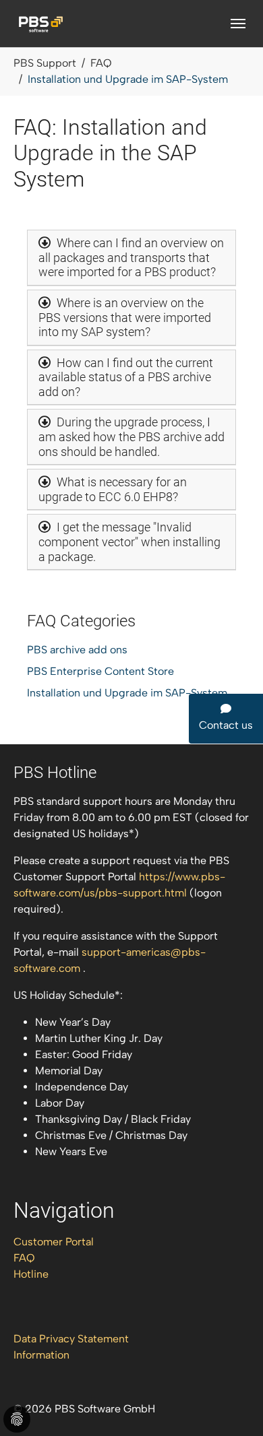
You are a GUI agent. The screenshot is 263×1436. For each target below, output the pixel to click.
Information (41, 1354)
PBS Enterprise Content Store (100, 671)
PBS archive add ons (77, 649)
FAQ (24, 1257)
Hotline (31, 1274)
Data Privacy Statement (71, 1338)
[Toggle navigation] (238, 23)
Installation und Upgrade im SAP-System (127, 692)
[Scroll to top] (233, 1406)
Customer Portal (53, 1241)
